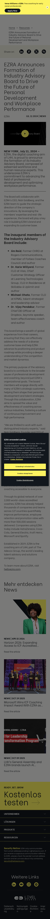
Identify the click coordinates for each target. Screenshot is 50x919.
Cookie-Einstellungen (25, 480)
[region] (25, 459)
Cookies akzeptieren (25, 473)
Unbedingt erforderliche (25, 466)
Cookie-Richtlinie (16, 459)
